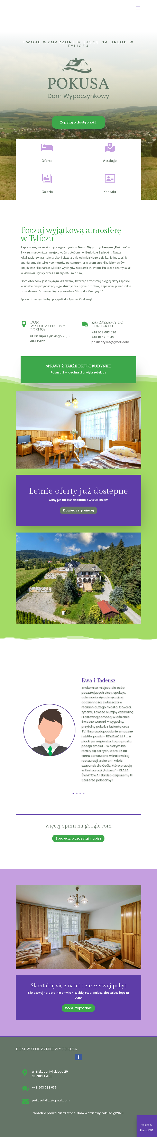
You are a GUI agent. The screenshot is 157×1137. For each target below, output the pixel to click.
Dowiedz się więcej (78, 510)
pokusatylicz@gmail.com (110, 342)
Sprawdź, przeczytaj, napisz (78, 838)
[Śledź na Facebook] (78, 1057)
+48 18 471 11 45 (102, 337)
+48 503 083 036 (103, 332)
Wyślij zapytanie (78, 1008)
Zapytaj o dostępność (78, 122)
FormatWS (146, 1130)
